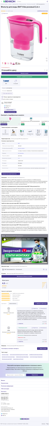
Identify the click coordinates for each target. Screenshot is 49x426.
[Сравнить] (47, 70)
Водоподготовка (15, 4)
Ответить (21, 323)
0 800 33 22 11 (4, 393)
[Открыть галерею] (47, 60)
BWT (6, 83)
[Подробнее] (11, 148)
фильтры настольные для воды (8, 356)
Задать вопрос (43, 348)
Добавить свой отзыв (42, 303)
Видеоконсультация (11, 112)
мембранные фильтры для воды (35, 354)
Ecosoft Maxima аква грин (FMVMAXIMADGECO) (30, 121)
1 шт (19, 158)
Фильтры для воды (22, 4)
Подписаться (35, 374)
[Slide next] (46, 38)
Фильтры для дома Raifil (7, 359)
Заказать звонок (10, 109)
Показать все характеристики (9, 173)
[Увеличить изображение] (47, 58)
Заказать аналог (24, 73)
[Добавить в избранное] (44, 70)
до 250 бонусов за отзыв (43, 11)
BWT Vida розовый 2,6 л (5, 121)
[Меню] (1, 1)
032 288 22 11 (4, 399)
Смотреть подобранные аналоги (24, 76)
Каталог (10, 4)
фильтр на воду (5, 354)
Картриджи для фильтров (38, 135)
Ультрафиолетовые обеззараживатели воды (30, 135)
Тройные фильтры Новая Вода (22, 356)
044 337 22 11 (4, 397)
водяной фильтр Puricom (18, 359)
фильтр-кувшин (21, 148)
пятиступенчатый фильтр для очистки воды (19, 354)
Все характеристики (8, 93)
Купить (23, 124)
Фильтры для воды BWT (31, 4)
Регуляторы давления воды (13, 135)
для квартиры (21, 153)
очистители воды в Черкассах (36, 356)
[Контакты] (47, 1)
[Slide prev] (3, 38)
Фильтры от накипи (22, 135)
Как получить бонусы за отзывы (24, 276)
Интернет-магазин (4, 4)
